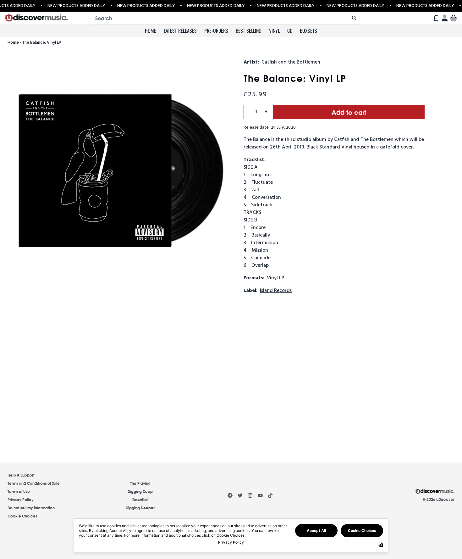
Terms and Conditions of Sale (34, 483)
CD (289, 30)
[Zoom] (119, 170)
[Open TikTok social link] (270, 495)
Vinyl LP (275, 278)
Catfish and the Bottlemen (290, 62)
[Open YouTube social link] (260, 495)
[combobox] (225, 18)
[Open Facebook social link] (230, 495)
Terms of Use (19, 491)
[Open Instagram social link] (250, 495)
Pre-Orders (216, 30)
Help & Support (21, 475)
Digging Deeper (140, 508)
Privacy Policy (21, 499)
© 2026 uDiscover (438, 499)
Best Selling (248, 30)
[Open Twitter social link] (240, 495)
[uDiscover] (36, 18)
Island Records (276, 291)
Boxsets (308, 30)
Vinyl (274, 30)
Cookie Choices (22, 516)
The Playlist (140, 483)
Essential (140, 499)
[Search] (354, 18)
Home (150, 30)
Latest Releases (180, 30)
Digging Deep (140, 491)
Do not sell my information (31, 508)
